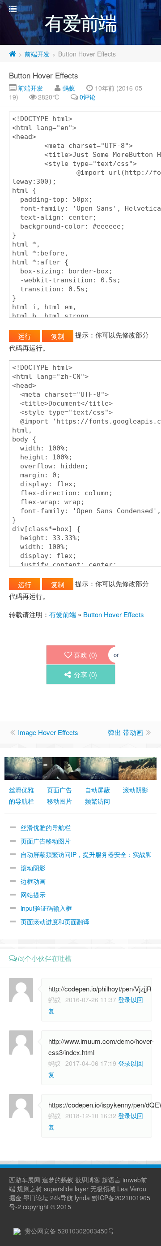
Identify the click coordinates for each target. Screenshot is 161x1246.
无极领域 (102, 1188)
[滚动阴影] (138, 767)
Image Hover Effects (48, 732)
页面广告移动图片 (46, 840)
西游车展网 (24, 1179)
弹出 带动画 (125, 732)
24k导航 (61, 1197)
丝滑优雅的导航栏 (46, 827)
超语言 (111, 1179)
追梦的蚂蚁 (57, 1179)
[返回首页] (12, 53)
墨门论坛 (35, 1197)
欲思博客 (87, 1179)
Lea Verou (131, 1188)
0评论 (88, 96)
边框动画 (33, 881)
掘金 (15, 1197)
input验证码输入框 (46, 908)
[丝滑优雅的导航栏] (23, 767)
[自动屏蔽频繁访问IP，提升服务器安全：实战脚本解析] (99, 767)
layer (82, 1188)
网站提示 (33, 894)
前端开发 (37, 53)
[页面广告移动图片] (61, 767)
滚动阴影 (33, 867)
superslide (58, 1188)
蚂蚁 (69, 87)
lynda (82, 1197)
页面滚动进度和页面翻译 (55, 921)
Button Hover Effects (43, 75)
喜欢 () (85, 654)
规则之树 (29, 1188)
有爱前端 (62, 614)
